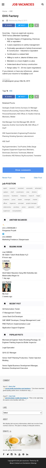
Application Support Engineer (13, 328)
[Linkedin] (28, 454)
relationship (7, 207)
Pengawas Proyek (9, 230)
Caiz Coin (12, 396)
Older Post (38, 178)
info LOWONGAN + (9, 228)
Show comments (23, 170)
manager (27, 199)
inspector (6, 199)
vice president (16, 211)
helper (38, 196)
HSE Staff (6, 141)
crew (27, 192)
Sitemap (33, 463)
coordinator (20, 192)
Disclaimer (26, 463)
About (12, 463)
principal (21, 203)
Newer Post (6, 178)
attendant (38, 188)
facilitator (15, 196)
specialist (31, 207)
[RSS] (16, 454)
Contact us (18, 463)
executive (6, 196)
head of (31, 196)
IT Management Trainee (11, 313)
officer (5, 203)
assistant (21, 188)
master (35, 199)
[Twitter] (8, 454)
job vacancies (23, 4)
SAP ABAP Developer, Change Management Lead (21, 320)
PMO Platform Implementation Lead (16, 324)
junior (13, 199)
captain (5, 192)
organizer (13, 203)
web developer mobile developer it (16, 398)
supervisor (6, 211)
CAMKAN (6, 261)
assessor (12, 188)
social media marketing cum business (18, 388)
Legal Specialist (8, 348)
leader (20, 199)
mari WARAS (7, 252)
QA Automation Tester (11, 309)
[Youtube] (20, 454)
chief (12, 192)
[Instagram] (12, 454)
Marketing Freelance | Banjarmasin (15, 240)
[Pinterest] (24, 454)
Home (22, 178)
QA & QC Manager (9, 353)
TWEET (22, 25)
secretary (16, 207)
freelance (23, 196)
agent (5, 188)
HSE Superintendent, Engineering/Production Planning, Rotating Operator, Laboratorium (19, 134)
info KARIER (7, 237)
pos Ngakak (6, 282)
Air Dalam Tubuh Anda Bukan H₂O (15, 255)
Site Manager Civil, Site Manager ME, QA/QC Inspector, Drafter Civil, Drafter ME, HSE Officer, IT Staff (20, 125)
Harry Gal (12, 386)
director (34, 192)
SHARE (9, 25)
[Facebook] (4, 454)
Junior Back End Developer (12, 316)
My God (5, 294)
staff (38, 207)
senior (24, 207)
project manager (31, 203)
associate (29, 188)
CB (37, 461)
